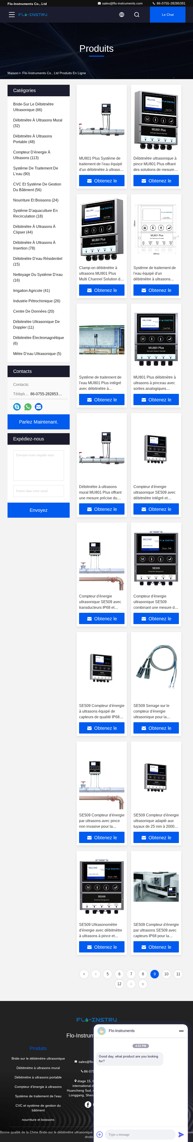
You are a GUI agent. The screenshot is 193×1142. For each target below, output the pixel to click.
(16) (38, 277)
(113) (31, 155)
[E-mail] (39, 407)
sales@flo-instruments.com (122, 3)
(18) (35, 213)
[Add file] (99, 1134)
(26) (36, 301)
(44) (34, 229)
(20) (33, 311)
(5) (37, 354)
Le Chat (168, 14)
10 (166, 974)
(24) (35, 200)
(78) (34, 245)
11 (178, 974)
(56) (37, 187)
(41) (31, 291)
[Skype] (17, 407)
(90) (35, 171)
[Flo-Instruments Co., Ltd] (33, 14)
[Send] (181, 1134)
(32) (37, 123)
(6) (38, 340)
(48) (32, 139)
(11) (36, 324)
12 (119, 984)
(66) (33, 107)
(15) (37, 261)
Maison (13, 73)
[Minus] (181, 1031)
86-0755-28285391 (170, 3)
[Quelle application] (28, 407)
